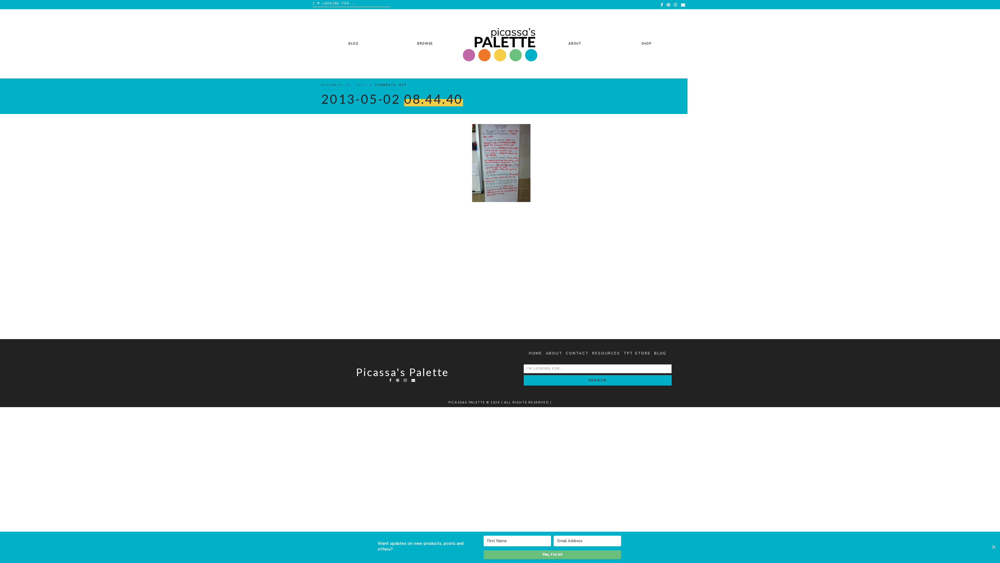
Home (535, 353)
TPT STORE (637, 353)
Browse (425, 44)
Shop (646, 44)
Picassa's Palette (402, 372)
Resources (606, 353)
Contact (577, 353)
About (574, 44)
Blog (353, 44)
